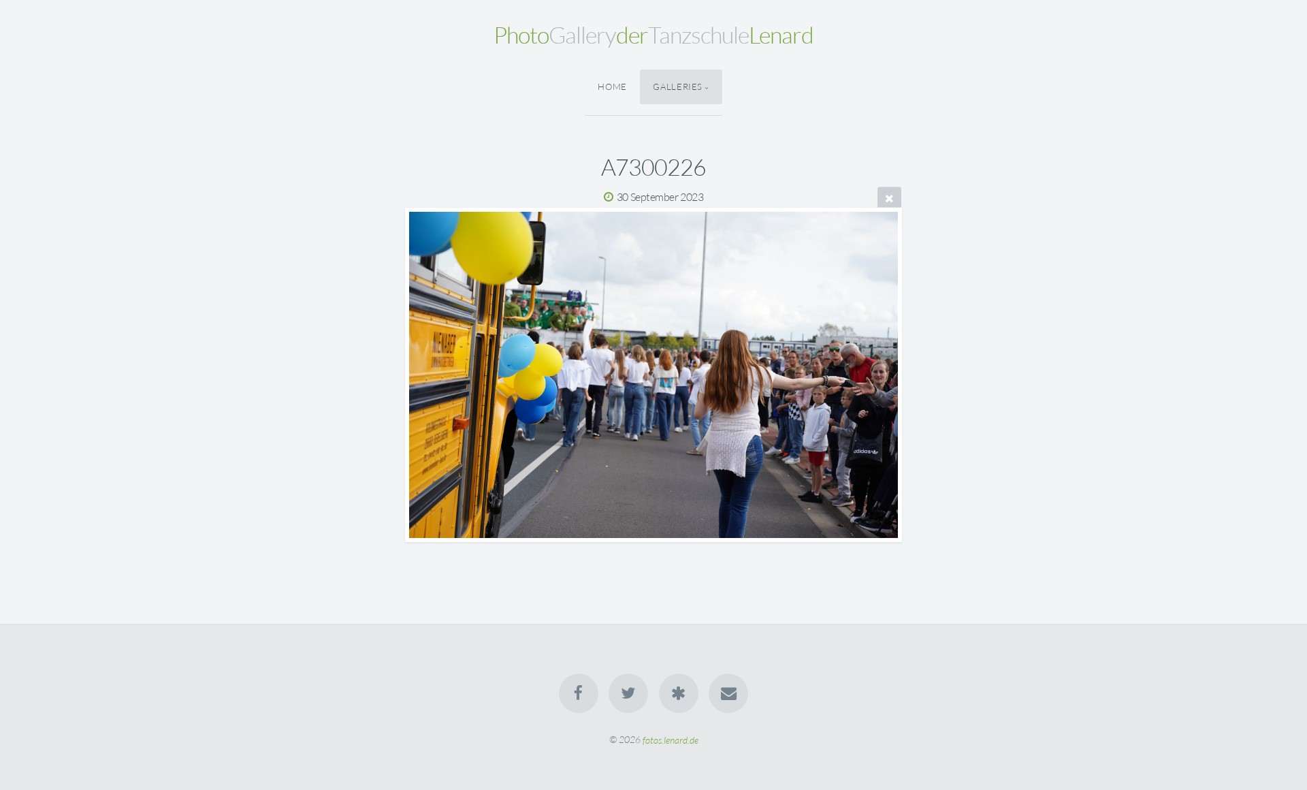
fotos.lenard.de (670, 739)
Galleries (678, 86)
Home (612, 86)
